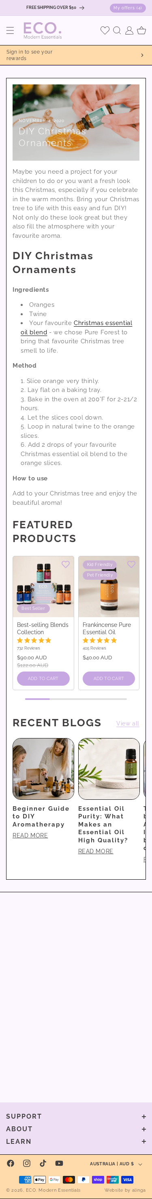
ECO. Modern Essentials (53, 1190)
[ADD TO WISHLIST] (65, 564)
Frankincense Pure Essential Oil (107, 628)
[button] (10, 30)
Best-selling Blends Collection (43, 628)
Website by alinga (125, 1190)
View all (127, 723)
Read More (30, 835)
